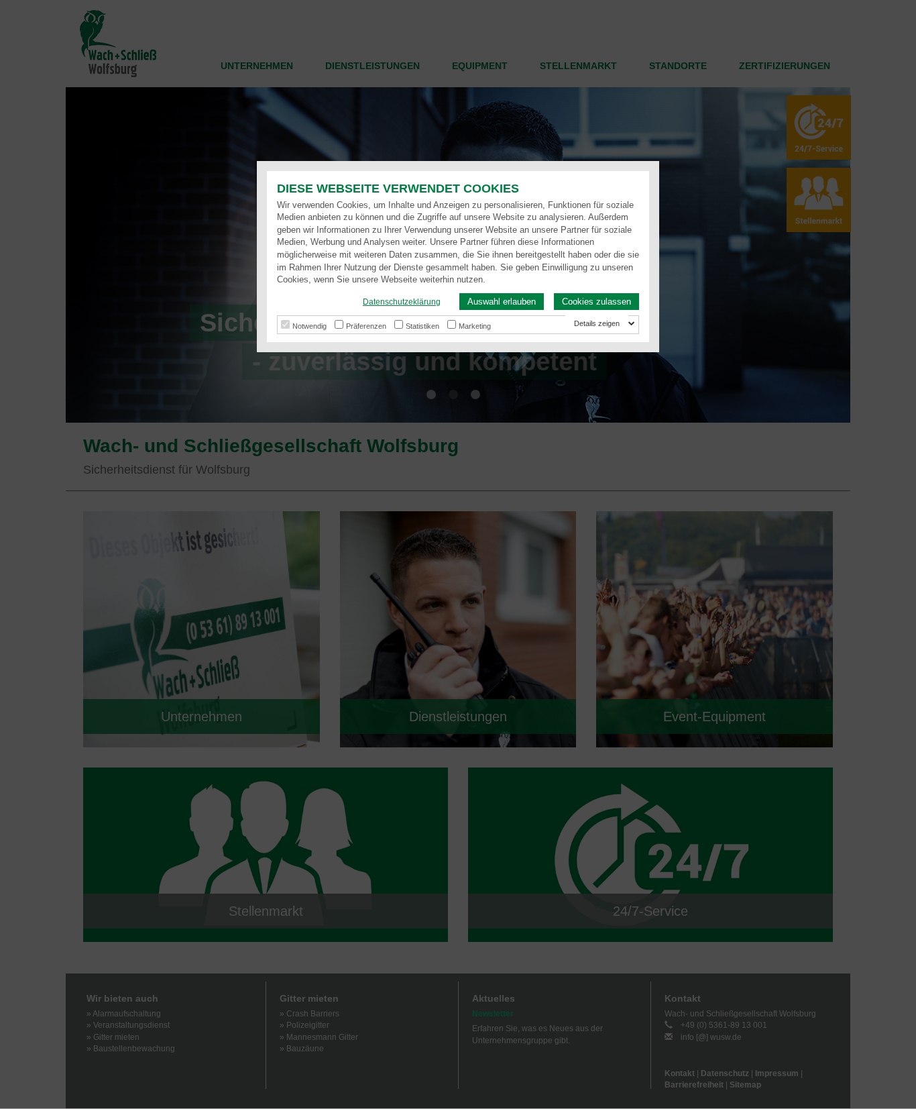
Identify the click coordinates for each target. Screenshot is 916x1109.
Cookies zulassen (596, 302)
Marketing (475, 326)
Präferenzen (366, 326)
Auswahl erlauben (501, 302)
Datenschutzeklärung (402, 302)
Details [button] (586, 323)
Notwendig (309, 326)
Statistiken (422, 326)
